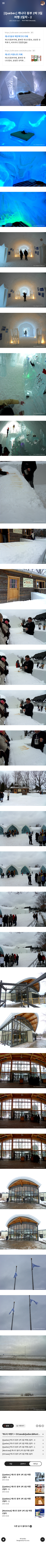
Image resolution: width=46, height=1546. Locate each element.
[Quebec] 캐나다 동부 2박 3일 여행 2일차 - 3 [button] (23, 1489)
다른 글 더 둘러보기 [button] (21, 1526)
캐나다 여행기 (8, 1434)
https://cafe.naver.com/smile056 (17, 33)
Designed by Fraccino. (23, 1540)
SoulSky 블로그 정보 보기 (43, 3)
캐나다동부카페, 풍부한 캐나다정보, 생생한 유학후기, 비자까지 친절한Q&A (22, 41)
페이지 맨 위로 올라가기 (43, 1540)
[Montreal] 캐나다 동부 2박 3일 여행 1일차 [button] (23, 1513)
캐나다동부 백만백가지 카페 (16, 36)
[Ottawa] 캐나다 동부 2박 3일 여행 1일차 (17, 1454)
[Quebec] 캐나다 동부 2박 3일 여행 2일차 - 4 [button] (23, 1477)
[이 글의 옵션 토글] (12, 1426)
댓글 (10, 1464)
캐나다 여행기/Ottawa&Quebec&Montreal (29, 20)
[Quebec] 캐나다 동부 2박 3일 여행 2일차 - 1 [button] (23, 1501)
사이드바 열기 (3, 3)
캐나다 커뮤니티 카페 (13, 54)
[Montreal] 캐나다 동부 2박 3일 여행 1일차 (18, 1450)
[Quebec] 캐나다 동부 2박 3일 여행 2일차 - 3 (18, 1443)
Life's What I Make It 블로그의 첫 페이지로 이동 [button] (23, 3)
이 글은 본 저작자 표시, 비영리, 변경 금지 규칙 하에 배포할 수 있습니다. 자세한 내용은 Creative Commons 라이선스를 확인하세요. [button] (40, 1426)
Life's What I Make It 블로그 (3, 1540)
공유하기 (23, 1464)
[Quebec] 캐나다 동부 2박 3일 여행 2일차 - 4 (18, 1440)
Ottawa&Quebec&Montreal (29, 1434)
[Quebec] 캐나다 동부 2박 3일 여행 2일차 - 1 (18, 1447)
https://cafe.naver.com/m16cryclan (18, 51)
